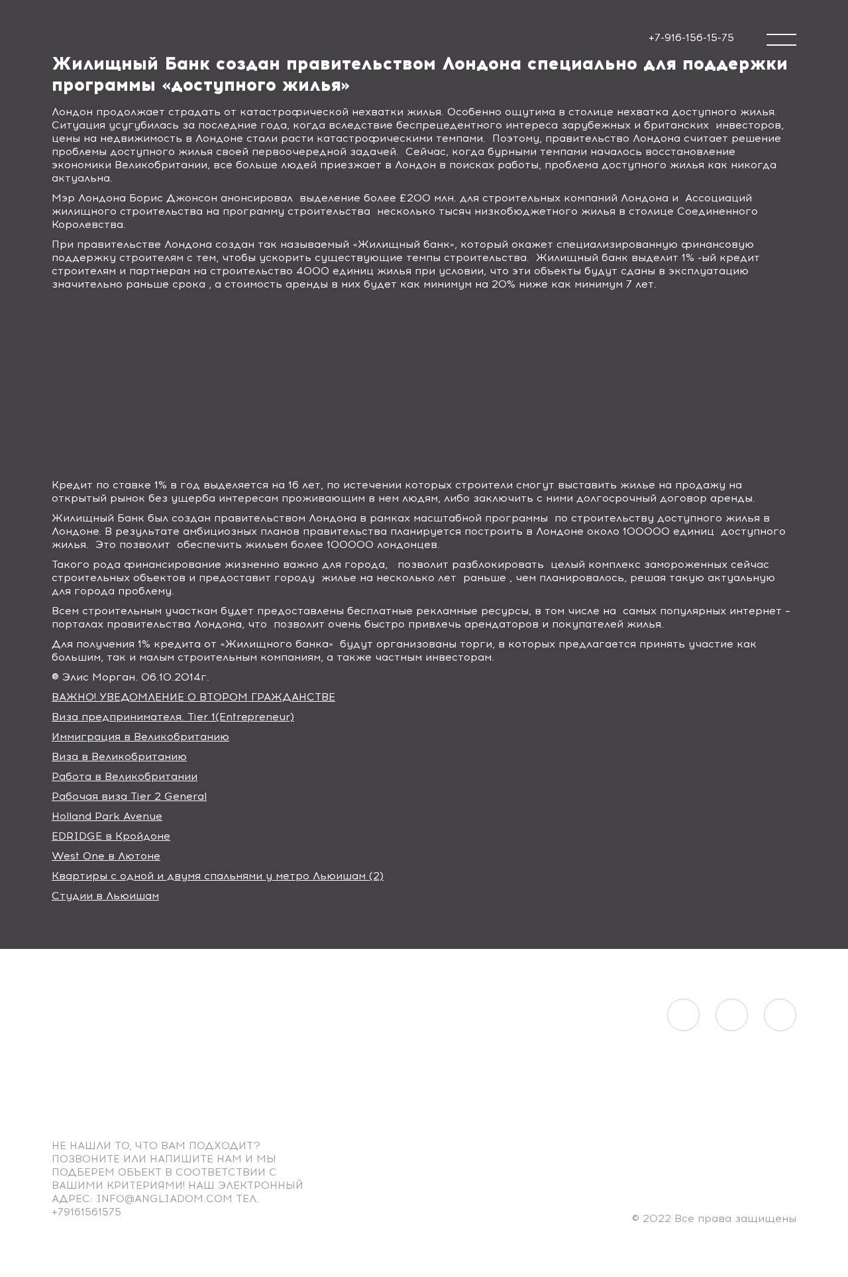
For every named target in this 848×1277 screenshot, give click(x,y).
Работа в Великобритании (124, 776)
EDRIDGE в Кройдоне (111, 836)
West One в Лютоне (106, 856)
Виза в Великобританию (119, 756)
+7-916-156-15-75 (691, 37)
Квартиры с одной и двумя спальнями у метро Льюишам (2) (218, 875)
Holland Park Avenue (107, 816)
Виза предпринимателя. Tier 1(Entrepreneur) (173, 716)
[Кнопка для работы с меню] (781, 40)
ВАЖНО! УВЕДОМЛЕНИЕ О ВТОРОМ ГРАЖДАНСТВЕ (193, 697)
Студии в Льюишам (105, 895)
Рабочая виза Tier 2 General (129, 796)
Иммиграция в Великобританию (140, 736)
